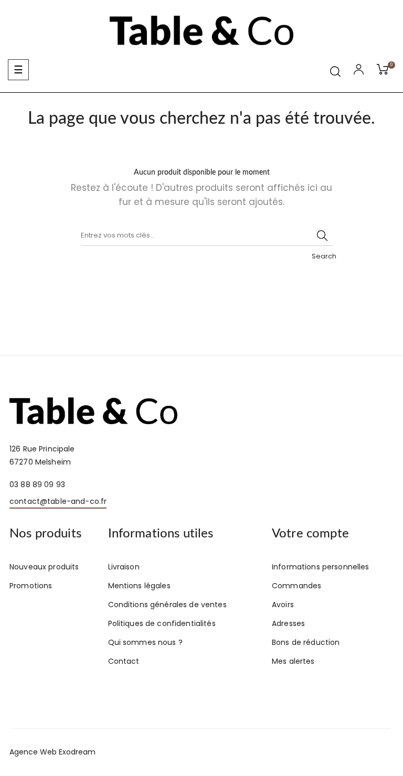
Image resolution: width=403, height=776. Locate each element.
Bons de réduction (306, 642)
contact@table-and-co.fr (58, 501)
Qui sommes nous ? (145, 642)
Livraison (124, 567)
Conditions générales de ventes (167, 604)
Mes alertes (293, 661)
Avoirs (283, 604)
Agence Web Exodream (52, 752)
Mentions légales (139, 585)
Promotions (30, 585)
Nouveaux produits (44, 567)
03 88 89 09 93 (37, 484)
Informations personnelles (320, 567)
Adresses (288, 623)
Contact (124, 661)
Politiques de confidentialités (162, 623)
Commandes (296, 585)
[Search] (322, 235)
